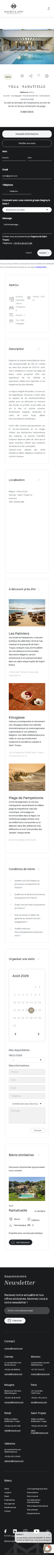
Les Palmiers (19, 633)
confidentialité (40, 267)
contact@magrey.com (13, 1348)
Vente (6, 1489)
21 (31, 1010)
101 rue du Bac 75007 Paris (37, 1392)
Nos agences (9, 1504)
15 (35, 1002)
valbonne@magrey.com (14, 1461)
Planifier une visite (27, 143)
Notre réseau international (37, 1506)
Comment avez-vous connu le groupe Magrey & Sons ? (26, 202)
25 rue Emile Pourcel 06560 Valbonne (12, 1450)
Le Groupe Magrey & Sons (37, 1489)
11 (18, 1002)
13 (27, 1002)
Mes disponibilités (19, 1050)
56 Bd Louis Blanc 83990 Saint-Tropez (12, 1420)
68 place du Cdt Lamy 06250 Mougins (12, 1392)
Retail (6, 1496)
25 (18, 1018)
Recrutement (32, 1510)
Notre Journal (32, 1496)
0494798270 (14, 675)
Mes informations (19, 1065)
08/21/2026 (15, 1055)
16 (39, 1002)
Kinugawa (17, 717)
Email (5, 169)
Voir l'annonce (22, 1242)
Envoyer (37, 1130)
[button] (6, 48)
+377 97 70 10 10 (37, 1369)
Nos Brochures (10, 1507)
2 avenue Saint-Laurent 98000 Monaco (40, 1364)
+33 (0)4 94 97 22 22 (18, 756)
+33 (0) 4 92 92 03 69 (12, 1398)
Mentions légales (10, 1541)
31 (14, 1026)
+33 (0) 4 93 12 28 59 (12, 1456)
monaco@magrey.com (40, 1374)
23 (39, 1010)
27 (27, 1018)
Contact (7, 1511)
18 (18, 1010)
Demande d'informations (27, 134)
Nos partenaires (33, 1513)
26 (22, 1018)
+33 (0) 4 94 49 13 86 (23, 243)
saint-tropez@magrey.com (39, 1431)
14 (31, 1002)
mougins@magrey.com (13, 1402)
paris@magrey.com (39, 1402)
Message (7, 218)
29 (35, 1018)
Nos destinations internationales (33, 1501)
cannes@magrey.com (13, 1374)
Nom (4, 151)
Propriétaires (9, 1500)
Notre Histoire (32, 1492)
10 (14, 1002)
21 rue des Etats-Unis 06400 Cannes (12, 1364)
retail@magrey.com (12, 1430)
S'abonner (17, 1320)
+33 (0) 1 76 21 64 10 (39, 1398)
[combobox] (5, 191)
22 (35, 1010)
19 (22, 1010)
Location (7, 1492)
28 (31, 1018)
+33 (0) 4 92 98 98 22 (12, 1369)
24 (14, 1018)
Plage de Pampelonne (26, 798)
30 (39, 1018)
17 (14, 1010)
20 (27, 1010)
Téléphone (7, 184)
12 (22, 1002)
